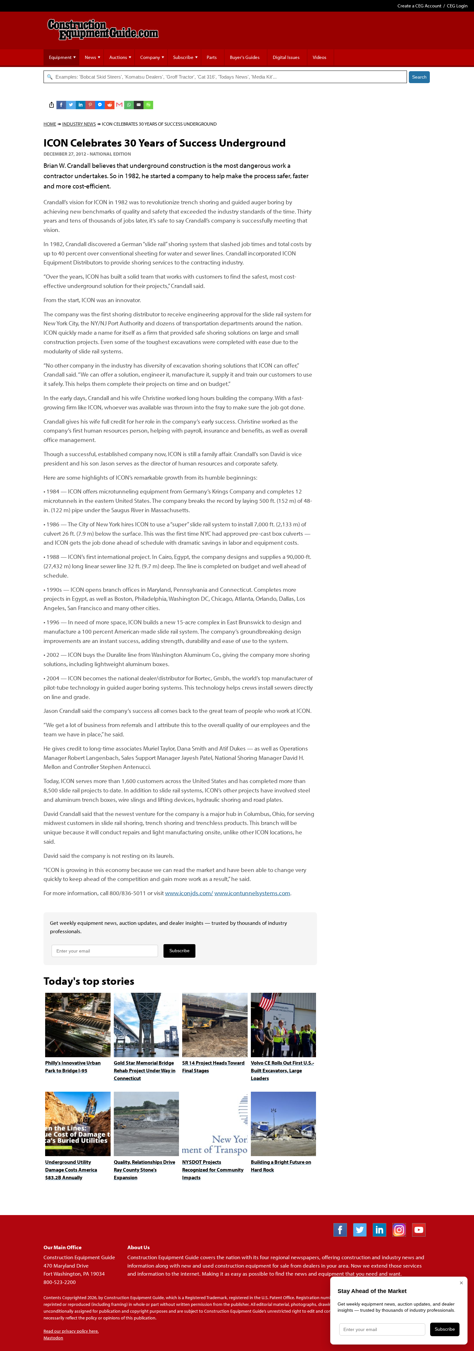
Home (50, 124)
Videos (319, 57)
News (90, 57)
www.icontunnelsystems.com (252, 893)
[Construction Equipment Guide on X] (362, 1234)
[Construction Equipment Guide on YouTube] (421, 1234)
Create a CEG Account (419, 6)
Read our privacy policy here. (71, 1331)
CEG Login (457, 6)
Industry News (79, 124)
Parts (212, 57)
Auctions (118, 57)
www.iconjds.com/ (189, 893)
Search (419, 77)
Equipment (60, 57)
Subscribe (183, 57)
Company (150, 57)
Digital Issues (286, 57)
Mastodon (53, 1338)
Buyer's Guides (245, 57)
